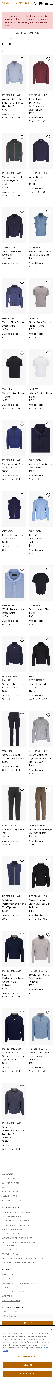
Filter (6, 44)
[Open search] (35, 3)
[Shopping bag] (46, 3)
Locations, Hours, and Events (20, 1283)
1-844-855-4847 (11, 1301)
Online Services (11, 1217)
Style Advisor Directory (17, 1212)
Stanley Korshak (16, 3)
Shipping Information (15, 1230)
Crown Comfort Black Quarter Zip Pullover (39, 904)
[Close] (51, 1329)
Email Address (9, 1311)
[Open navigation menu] (51, 3)
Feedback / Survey (13, 1292)
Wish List (7, 1187)
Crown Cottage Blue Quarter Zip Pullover (41, 1056)
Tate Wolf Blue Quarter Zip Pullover (38, 538)
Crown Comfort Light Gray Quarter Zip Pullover (40, 758)
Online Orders (11, 1183)
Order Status (10, 1254)
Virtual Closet (11, 1192)
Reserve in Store (12, 1200)
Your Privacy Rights (27, 1357)
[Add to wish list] (22, 59)
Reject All (27, 1365)
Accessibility (9, 1250)
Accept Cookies (27, 1373)
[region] (27, 1352)
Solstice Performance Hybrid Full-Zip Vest (14, 904)
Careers (7, 1296)
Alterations (9, 1196)
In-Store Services (12, 1279)
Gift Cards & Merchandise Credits (22, 1258)
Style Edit (8, 1288)
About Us (7, 1275)
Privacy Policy (11, 1234)
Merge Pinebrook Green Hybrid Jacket (12, 180)
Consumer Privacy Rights (17, 1238)
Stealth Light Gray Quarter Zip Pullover (40, 978)
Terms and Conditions (15, 1225)
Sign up (27, 1323)
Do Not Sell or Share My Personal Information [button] (23, 1244)
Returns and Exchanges (16, 1221)
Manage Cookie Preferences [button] (19, 1263)
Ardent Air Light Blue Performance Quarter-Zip (12, 102)
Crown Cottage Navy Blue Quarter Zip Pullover (13, 1056)
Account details (12, 1179)
